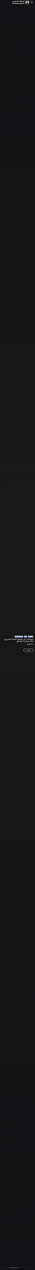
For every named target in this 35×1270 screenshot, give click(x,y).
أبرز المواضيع (30, 636)
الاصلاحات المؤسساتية (19, 636)
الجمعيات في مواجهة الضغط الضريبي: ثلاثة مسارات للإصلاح (18, 640)
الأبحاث (25, 636)
